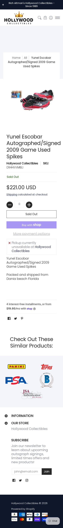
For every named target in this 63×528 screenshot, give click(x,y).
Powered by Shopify (23, 509)
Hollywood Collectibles (22, 163)
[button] (45, 18)
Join (46, 471)
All (25, 58)
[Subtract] (9, 205)
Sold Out (31, 214)
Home (16, 58)
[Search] (39, 18)
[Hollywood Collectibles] (18, 18)
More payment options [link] (31, 234)
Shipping (11, 194)
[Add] (29, 205)
